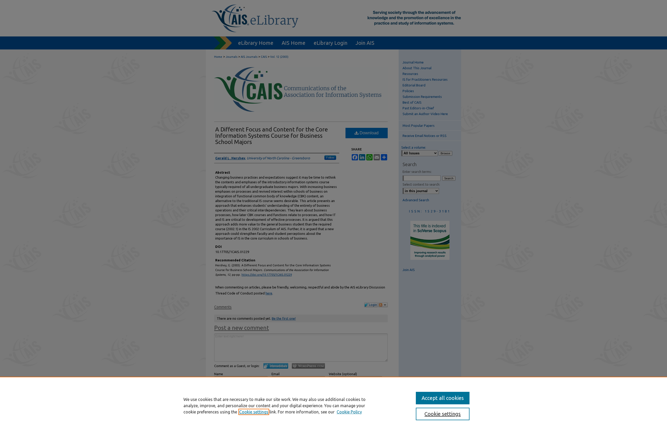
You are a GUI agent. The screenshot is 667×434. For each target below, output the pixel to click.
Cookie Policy (349, 412)
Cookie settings (253, 412)
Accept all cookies (443, 398)
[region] (333, 405)
